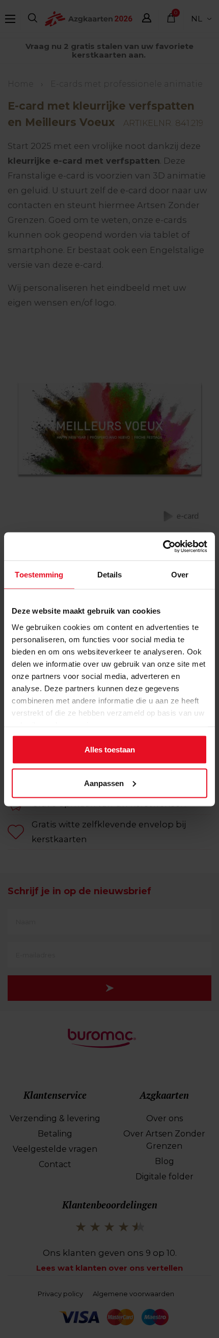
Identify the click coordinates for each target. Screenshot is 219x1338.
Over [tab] (179, 574)
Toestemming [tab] (39, 574)
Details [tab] (109, 574)
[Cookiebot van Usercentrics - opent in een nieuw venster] (162, 546)
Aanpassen (104, 782)
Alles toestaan (110, 749)
